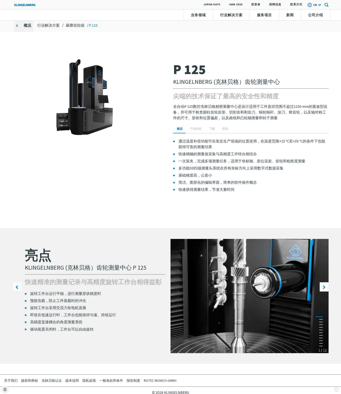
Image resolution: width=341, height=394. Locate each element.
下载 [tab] (212, 128)
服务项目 (264, 15)
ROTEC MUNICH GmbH (160, 380)
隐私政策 (89, 380)
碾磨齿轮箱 (75, 25)
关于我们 (11, 380)
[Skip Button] (336, 389)
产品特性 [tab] (196, 128)
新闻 (290, 15)
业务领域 (198, 15)
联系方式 (296, 4)
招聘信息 (275, 4)
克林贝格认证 (52, 380)
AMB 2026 (235, 4)
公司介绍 (315, 15)
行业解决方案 (231, 15)
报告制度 (133, 380)
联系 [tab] (225, 128)
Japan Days (211, 4)
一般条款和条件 (111, 380)
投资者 (255, 4)
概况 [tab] (180, 128)
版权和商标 (29, 380)
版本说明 (72, 380)
